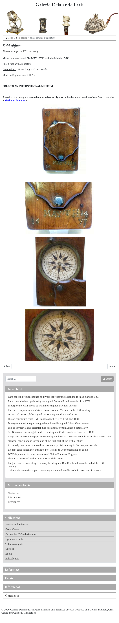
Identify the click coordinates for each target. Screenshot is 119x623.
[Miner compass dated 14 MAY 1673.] (59, 139)
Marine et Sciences (15, 100)
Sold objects (12, 558)
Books (8, 553)
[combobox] (20, 379)
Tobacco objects (14, 544)
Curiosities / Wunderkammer (21, 534)
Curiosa (9, 548)
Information (13, 587)
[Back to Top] (113, 617)
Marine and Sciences (16, 524)
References (12, 570)
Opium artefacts (14, 539)
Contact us (12, 596)
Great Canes (12, 529)
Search (109, 379)
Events (9, 578)
